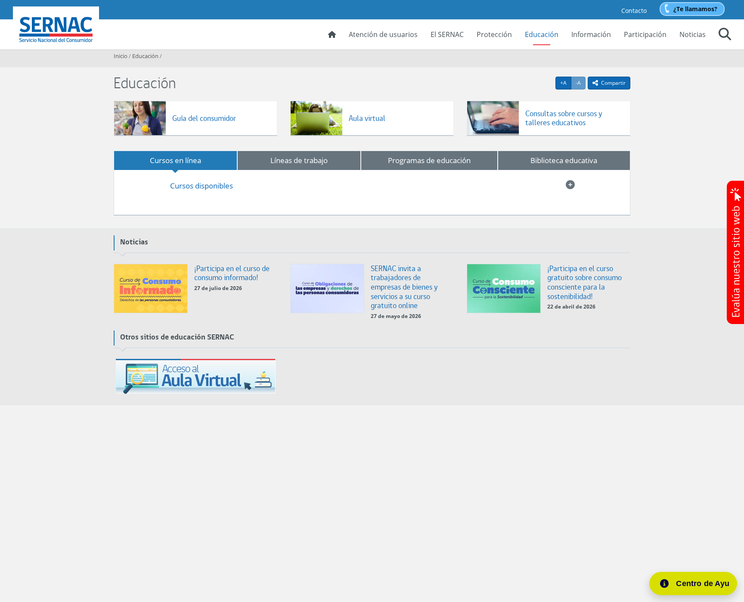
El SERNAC (447, 34)
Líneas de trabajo (299, 160)
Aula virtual (367, 118)
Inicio (120, 56)
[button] (725, 35)
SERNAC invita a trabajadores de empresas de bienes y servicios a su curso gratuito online (404, 287)
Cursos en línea (175, 160)
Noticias (692, 34)
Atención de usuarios (383, 34)
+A (565, 82)
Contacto (634, 10)
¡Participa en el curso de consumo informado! (232, 273)
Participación (645, 34)
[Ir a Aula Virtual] (195, 376)
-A (581, 82)
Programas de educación (429, 160)
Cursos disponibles (201, 186)
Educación (541, 34)
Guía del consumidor (204, 118)
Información (591, 34)
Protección (494, 34)
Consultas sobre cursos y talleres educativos (563, 118)
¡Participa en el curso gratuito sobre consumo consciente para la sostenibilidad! (584, 282)
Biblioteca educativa (563, 160)
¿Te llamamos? (695, 9)
